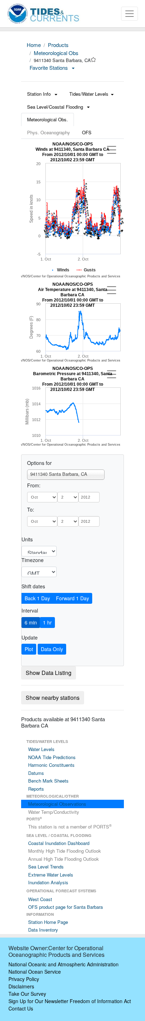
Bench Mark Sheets (48, 780)
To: (30, 509)
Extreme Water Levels (50, 874)
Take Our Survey (27, 993)
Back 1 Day (37, 598)
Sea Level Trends (46, 866)
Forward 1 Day (72, 598)
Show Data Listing (48, 673)
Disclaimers (21, 986)
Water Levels (41, 749)
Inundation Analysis (48, 882)
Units (27, 539)
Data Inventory (43, 929)
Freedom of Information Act (100, 1001)
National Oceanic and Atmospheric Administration (63, 964)
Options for (39, 462)
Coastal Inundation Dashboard (58, 843)
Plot (29, 649)
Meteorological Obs (56, 52)
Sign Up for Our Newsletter (38, 1001)
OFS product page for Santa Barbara (65, 907)
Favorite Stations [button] (49, 67)
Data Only (52, 649)
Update (29, 637)
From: (33, 485)
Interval (29, 610)
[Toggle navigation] (129, 14)
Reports (36, 788)
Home (34, 44)
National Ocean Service (34, 971)
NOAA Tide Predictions (52, 757)
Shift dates (33, 586)
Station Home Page (48, 922)
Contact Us (20, 1008)
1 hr (47, 622)
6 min (31, 622)
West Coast (40, 899)
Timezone (32, 559)
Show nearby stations (53, 698)
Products (58, 44)
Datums (36, 773)
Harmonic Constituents (51, 765)
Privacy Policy (23, 978)
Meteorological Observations (57, 803)
